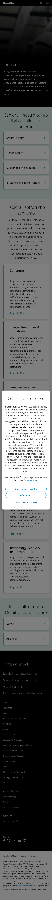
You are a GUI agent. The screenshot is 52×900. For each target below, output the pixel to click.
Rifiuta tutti (26, 495)
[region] (26, 450)
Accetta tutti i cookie (26, 489)
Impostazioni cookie (26, 502)
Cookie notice (30, 480)
